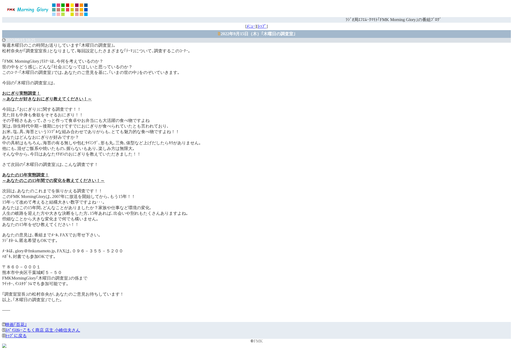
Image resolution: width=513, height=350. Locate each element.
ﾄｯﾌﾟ (262, 26)
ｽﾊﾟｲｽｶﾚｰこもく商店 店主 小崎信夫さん (42, 330)
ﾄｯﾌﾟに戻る (16, 335)
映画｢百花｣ (16, 324)
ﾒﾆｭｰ (251, 26)
